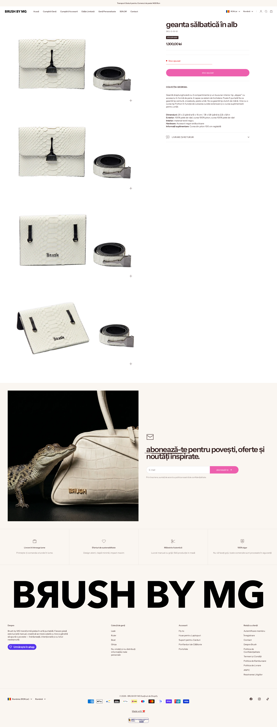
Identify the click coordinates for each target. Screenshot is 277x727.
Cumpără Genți (49, 11)
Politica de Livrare (252, 665)
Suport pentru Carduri (189, 640)
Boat (113, 640)
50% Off (123, 11)
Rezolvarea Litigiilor (253, 674)
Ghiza (114, 644)
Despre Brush (250, 644)
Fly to (181, 631)
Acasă (36, 11)
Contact (134, 11)
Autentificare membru (254, 631)
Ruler (113, 635)
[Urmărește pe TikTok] (267, 699)
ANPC (247, 670)
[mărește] (131, 100)
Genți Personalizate (107, 11)
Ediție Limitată (88, 11)
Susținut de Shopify (149, 696)
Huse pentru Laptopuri (190, 635)
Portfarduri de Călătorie (190, 644)
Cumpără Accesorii (69, 11)
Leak (113, 631)
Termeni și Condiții (253, 656)
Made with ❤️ (138, 711)
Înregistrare (249, 635)
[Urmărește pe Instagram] (259, 699)
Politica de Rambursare (255, 661)
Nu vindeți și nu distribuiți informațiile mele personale (123, 652)
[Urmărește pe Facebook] (251, 699)
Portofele (183, 649)
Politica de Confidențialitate (252, 650)
